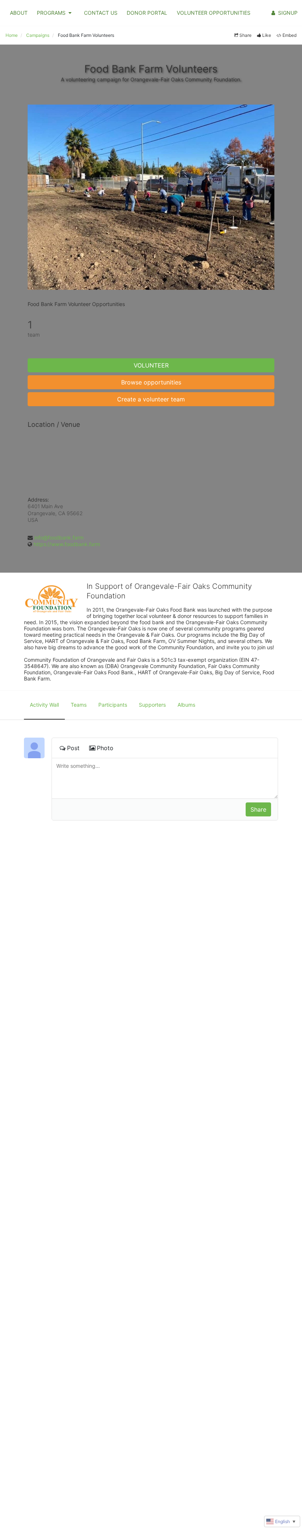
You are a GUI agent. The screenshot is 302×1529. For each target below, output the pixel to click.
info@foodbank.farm (59, 537)
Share (245, 35)
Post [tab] (73, 748)
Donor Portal (147, 13)
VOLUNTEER (151, 365)
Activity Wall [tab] (44, 705)
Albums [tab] (186, 705)
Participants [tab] (112, 705)
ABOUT (19, 13)
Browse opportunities (151, 382)
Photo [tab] (105, 748)
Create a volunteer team (151, 399)
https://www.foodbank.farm (67, 544)
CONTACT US (100, 13)
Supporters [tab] (152, 705)
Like (266, 35)
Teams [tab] (79, 705)
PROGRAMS (51, 13)
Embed (289, 35)
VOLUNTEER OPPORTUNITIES (213, 13)
